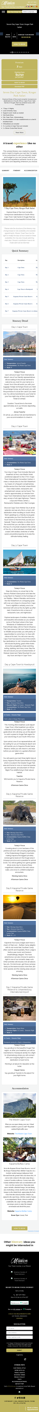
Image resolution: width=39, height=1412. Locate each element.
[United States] (27, 6)
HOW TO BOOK (19, 44)
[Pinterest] (21, 1398)
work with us (19, 1370)
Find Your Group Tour (14, 12)
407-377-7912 (20, 1295)
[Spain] (37, 6)
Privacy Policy (19, 1377)
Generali (19, 1318)
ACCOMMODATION (30, 170)
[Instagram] (19, 1398)
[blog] (23, 1398)
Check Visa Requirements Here (19, 1314)
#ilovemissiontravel (19, 1381)
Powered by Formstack (33, 1231)
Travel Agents (19, 1372)
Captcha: (19, 1355)
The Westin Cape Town (23, 1134)
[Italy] (34, 6)
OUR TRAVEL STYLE (19, 1368)
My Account (31, 4)
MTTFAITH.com (11, 1386)
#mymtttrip (19, 1384)
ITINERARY (16, 170)
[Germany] (31, 6)
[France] (29, 6)
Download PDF (19, 86)
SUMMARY (5, 170)
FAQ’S (19, 1379)
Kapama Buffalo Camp (23, 1211)
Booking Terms (19, 1375)
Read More (20, 132)
